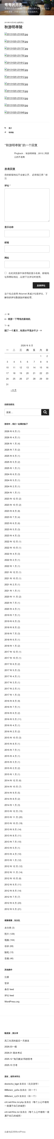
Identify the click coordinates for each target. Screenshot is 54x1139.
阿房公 (21, 22)
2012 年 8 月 (10, 890)
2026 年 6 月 (10, 431)
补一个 (32, 1089)
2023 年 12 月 (11, 498)
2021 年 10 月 (11, 578)
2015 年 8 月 (10, 743)
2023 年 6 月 (10, 523)
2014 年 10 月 (11, 786)
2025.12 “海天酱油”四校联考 (18, 1058)
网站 (6, 257)
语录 (6, 946)
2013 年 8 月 (10, 835)
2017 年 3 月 (10, 682)
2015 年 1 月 (10, 774)
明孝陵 (11, 132)
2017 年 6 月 (10, 664)
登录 (6, 983)
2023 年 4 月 (10, 535)
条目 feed (9, 989)
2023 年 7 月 (10, 517)
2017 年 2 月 (10, 688)
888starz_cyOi (11, 1096)
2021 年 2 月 (10, 584)
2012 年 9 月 (10, 884)
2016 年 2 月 (10, 731)
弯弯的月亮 (13, 4)
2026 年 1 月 (10, 443)
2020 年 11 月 (11, 596)
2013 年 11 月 (11, 817)
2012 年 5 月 (10, 909)
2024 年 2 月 (10, 486)
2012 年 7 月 (10, 896)
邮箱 (6, 242)
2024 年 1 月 (10, 492)
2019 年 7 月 (10, 615)
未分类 (7, 927)
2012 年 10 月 (11, 878)
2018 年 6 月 (10, 639)
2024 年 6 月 (10, 474)
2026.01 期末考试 (13, 1052)
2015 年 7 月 (10, 749)
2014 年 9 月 (10, 792)
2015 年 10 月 (11, 737)
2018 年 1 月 (10, 645)
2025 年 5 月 (10, 461)
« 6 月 (13, 390)
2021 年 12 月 (11, 572)
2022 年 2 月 (10, 559)
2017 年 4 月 (10, 676)
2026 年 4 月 (10, 437)
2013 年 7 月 (10, 841)
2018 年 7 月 (10, 633)
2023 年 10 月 (11, 504)
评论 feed (9, 995)
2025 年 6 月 (10, 455)
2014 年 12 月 (11, 780)
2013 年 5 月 (10, 847)
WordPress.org (11, 1001)
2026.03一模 (10, 1046)
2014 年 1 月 (10, 804)
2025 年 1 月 (10, 468)
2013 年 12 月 (11, 811)
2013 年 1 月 (10, 860)
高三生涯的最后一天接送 (16, 1040)
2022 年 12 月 (11, 541)
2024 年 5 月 (10, 480)
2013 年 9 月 (10, 829)
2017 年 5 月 (10, 670)
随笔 (6, 952)
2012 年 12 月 (11, 866)
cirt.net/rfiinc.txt (12, 1111)
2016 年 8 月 (10, 700)
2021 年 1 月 (10, 590)
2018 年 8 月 (10, 627)
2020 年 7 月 (10, 602)
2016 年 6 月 (10, 712)
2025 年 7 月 (10, 449)
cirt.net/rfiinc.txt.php (14, 1101)
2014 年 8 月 (10, 798)
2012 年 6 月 (10, 902)
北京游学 (33, 1083)
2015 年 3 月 (10, 761)
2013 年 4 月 (10, 853)
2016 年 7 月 (10, 706)
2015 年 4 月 (10, 755)
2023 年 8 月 (10, 510)
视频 (6, 939)
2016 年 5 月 (10, 719)
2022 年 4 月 (10, 553)
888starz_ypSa (11, 1089)
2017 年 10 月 (11, 657)
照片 (10, 128)
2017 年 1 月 (10, 694)
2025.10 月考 (10, 1065)
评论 (7, 185)
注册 (6, 976)
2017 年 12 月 (11, 651)
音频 (6, 958)
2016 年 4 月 (10, 725)
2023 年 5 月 (10, 529)
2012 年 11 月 (11, 872)
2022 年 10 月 (11, 547)
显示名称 (9, 227)
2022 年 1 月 (10, 566)
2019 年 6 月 (10, 621)
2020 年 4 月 (10, 608)
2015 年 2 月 (10, 768)
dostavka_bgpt (11, 1083)
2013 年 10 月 (11, 823)
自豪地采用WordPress (15, 1131)
